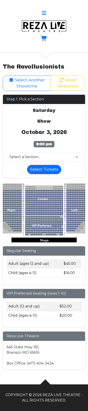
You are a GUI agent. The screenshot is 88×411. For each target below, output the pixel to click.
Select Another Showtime (29, 83)
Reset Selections (68, 83)
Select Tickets (44, 169)
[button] (44, 14)
